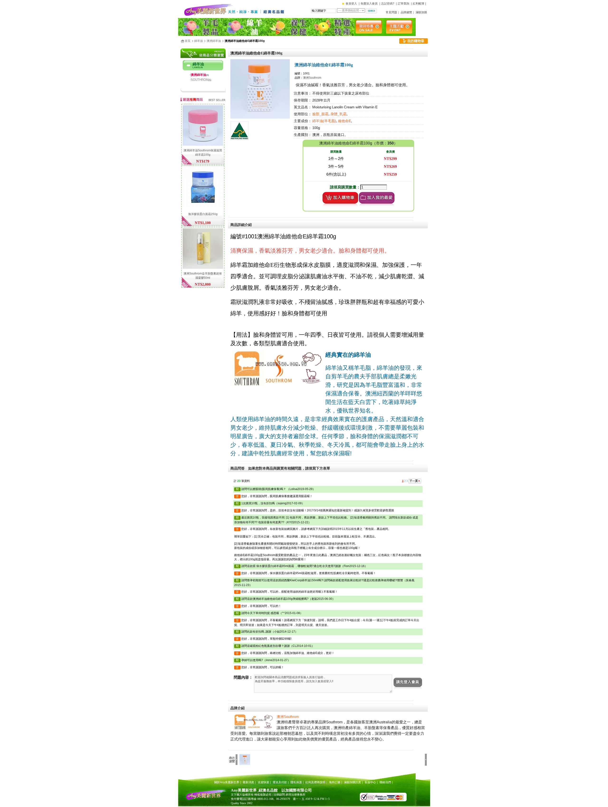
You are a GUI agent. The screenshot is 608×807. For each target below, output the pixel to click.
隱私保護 (296, 782)
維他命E (344, 121)
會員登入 (351, 3)
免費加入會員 (369, 3)
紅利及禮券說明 (315, 782)
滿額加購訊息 (352, 782)
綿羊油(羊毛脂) (324, 121)
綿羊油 (198, 41)
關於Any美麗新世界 (226, 782)
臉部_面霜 (320, 114)
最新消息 (248, 782)
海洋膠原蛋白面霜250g (203, 214)
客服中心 (370, 782)
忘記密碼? (387, 3)
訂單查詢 (403, 3)
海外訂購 (334, 782)
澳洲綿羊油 (214, 41)
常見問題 (391, 12)
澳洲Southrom (312, 77)
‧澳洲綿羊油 (198, 75)
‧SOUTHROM (199, 80)
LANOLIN (198, 67)
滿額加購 (421, 12)
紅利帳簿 (418, 3)
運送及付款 (280, 782)
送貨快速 (263, 782)
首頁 (187, 41)
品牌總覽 (406, 12)
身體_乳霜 (338, 114)
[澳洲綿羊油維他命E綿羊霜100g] (260, 117)
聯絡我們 (385, 782)
